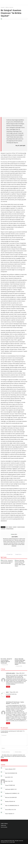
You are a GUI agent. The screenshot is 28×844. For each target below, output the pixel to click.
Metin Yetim (7, 781)
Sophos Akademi (9, 769)
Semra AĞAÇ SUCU (9, 809)
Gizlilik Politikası (4, 823)
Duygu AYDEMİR (9, 785)
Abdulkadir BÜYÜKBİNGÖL (11, 793)
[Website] (15, 548)
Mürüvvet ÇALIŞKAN (10, 797)
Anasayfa (2, 7)
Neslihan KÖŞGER (9, 801)
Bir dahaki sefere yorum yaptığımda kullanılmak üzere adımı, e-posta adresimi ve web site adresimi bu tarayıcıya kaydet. (13, 756)
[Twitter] (13, 548)
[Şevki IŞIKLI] (14, 534)
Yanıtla (8, 686)
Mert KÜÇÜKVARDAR (10, 773)
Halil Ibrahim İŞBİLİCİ (9, 789)
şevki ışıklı (3, 528)
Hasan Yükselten (9, 813)
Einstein (10, 527)
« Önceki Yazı (9, 554)
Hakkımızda (3, 825)
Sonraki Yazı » (18, 554)
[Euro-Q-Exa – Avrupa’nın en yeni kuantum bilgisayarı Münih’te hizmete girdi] (7, 609)
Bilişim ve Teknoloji (9, 7)
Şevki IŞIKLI (15, 536)
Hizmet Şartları (4, 827)
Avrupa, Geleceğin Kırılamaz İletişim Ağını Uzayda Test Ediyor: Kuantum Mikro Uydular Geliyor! (20, 661)
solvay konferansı (9, 528)
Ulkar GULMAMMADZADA (11, 805)
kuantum (14, 527)
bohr (7, 527)
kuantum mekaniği (21, 527)
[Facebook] (12, 548)
